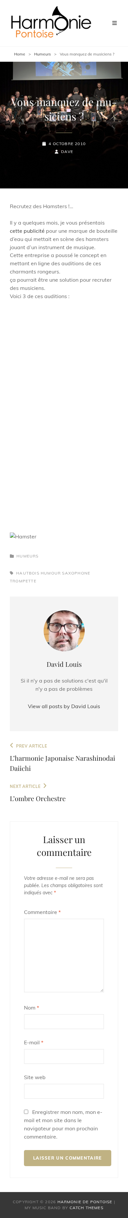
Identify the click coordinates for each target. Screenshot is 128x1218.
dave (67, 151)
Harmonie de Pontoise (85, 1201)
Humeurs (42, 54)
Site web (35, 1077)
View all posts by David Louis (64, 706)
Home (19, 54)
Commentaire (42, 912)
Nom (31, 1007)
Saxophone (76, 573)
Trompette (23, 580)
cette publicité (27, 231)
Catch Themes (86, 1207)
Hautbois (27, 573)
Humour (51, 573)
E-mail (33, 1042)
